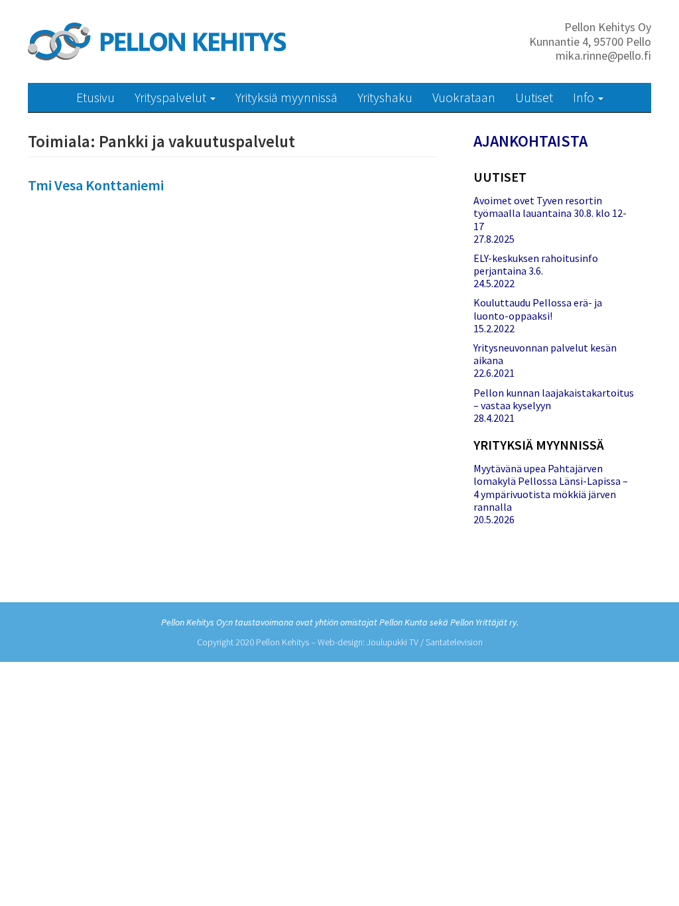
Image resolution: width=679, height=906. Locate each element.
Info (585, 97)
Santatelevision (454, 642)
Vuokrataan (463, 97)
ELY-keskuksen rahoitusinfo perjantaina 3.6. (535, 264)
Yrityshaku (384, 97)
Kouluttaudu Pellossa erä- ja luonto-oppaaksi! (537, 309)
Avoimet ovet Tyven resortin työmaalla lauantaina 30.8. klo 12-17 (550, 213)
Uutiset (534, 97)
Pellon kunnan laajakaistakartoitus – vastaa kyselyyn (553, 399)
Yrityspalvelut (172, 97)
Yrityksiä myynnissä (286, 97)
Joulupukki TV (392, 642)
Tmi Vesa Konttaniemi (96, 185)
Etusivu (95, 97)
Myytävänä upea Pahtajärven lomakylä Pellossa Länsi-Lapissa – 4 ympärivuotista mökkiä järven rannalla (550, 487)
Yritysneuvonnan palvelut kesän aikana (545, 354)
